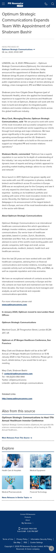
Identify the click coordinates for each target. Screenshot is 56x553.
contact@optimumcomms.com (18, 373)
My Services (27, 523)
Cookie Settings (36, 542)
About (28, 520)
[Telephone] (46, 4)
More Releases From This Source (16, 438)
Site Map (17, 542)
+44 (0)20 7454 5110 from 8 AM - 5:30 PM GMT (27, 530)
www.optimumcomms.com (14, 304)
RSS (25, 542)
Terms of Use (8, 539)
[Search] (52, 4)
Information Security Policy (41, 539)
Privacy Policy (22, 539)
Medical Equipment (37, 470)
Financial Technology (38, 492)
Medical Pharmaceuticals (12, 492)
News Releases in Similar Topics (15, 497)
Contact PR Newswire (27, 514)
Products (28, 517)
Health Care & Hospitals (11, 470)
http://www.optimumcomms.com (17, 398)
